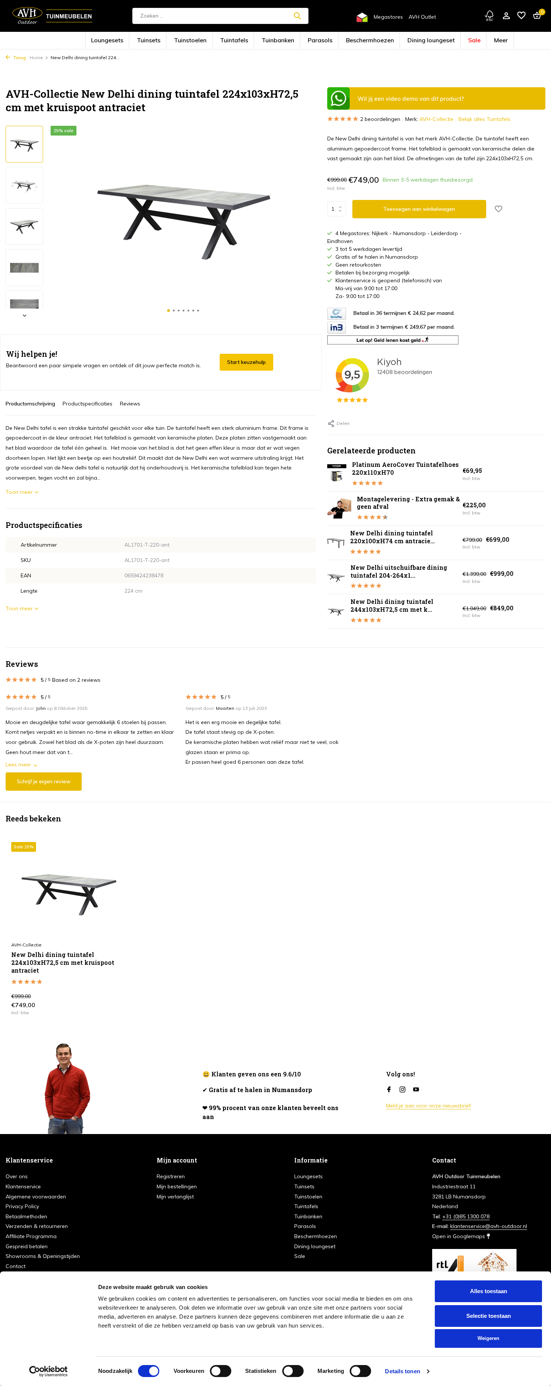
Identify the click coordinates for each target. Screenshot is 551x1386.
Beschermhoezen (349, 41)
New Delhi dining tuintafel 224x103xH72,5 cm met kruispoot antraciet (62, 962)
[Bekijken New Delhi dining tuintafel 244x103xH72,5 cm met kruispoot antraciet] (336, 611)
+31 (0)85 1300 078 (466, 1216)
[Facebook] (389, 1089)
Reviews (130, 403)
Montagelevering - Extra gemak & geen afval (408, 503)
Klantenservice (23, 1186)
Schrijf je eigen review (43, 781)
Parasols (314, 41)
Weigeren (488, 1338)
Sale (421, 41)
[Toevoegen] (114, 1007)
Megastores (388, 16)
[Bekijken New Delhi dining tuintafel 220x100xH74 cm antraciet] (336, 542)
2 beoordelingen (380, 119)
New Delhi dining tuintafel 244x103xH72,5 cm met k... (391, 605)
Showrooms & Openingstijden (43, 1256)
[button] (168, 310)
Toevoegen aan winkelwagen (419, 209)
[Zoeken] (297, 15)
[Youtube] (416, 1089)
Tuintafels (252, 41)
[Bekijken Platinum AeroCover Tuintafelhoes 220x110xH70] (336, 473)
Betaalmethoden (26, 1216)
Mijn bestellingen (177, 1186)
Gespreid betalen (27, 1246)
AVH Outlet (422, 16)
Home (36, 57)
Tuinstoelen (221, 41)
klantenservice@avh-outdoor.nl (488, 1226)
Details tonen (402, 1371)
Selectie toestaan (488, 1316)
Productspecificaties (87, 403)
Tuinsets (192, 41)
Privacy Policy (22, 1206)
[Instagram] (403, 1089)
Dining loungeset (390, 41)
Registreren (171, 1176)
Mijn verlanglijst (175, 1196)
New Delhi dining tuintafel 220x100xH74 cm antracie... (392, 537)
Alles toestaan (488, 1291)
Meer (442, 41)
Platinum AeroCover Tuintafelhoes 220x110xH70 (405, 468)
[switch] (220, 1371)
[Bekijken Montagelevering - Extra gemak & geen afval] (339, 508)
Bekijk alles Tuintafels (484, 119)
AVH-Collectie (436, 119)
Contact (15, 1266)
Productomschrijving (30, 403)
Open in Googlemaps (459, 1236)
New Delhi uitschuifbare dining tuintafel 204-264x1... (398, 571)
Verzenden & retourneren (37, 1226)
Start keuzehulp (246, 362)
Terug (19, 57)
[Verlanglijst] (521, 16)
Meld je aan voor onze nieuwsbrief (428, 1105)
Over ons (17, 1176)
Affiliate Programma (31, 1236)
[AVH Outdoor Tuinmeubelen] (52, 15)
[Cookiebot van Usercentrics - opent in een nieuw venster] (48, 1371)
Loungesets (162, 41)
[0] (535, 16)
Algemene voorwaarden (36, 1196)
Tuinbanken (283, 41)
